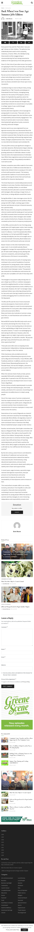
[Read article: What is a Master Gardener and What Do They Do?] (4, 808)
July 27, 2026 (12, 750)
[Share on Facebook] (5, 42)
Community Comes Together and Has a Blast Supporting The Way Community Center (15, 785)
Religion (20, 895)
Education (4, 893)
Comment (4, 627)
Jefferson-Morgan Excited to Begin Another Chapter (15, 607)
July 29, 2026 (14, 556)
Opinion (20, 883)
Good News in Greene (7, 903)
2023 (2, 842)
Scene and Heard (22, 898)
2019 (2, 852)
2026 (2, 834)
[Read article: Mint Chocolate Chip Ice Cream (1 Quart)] (17, 569)
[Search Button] (32, 2)
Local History (21, 878)
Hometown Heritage (6, 910)
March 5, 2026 (18, 18)
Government (4, 905)
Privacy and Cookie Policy (12, 930)
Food (2, 900)
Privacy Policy (26, 682)
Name (3, 649)
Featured (3, 898)
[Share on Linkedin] (21, 42)
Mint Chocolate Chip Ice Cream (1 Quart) (12, 581)
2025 (2, 837)
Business (3, 880)
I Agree (24, 930)
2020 (2, 850)
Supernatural (21, 907)
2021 (2, 847)
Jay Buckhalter (7, 556)
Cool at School (6, 604)
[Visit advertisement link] (17, 710)
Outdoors (20, 885)
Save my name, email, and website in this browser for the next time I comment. (17, 674)
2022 (2, 845)
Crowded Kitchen (6, 579)
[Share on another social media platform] (29, 42)
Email (3, 657)
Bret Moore (9, 18)
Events (3, 895)
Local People (21, 880)
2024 (2, 839)
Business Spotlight (6, 883)
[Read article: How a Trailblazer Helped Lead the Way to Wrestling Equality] (4, 747)
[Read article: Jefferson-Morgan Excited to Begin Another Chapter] (17, 594)
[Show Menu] (2, 2)
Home (2, 8)
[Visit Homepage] (17, 2)
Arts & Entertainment (7, 878)
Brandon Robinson (6, 609)
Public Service (21, 893)
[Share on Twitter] (13, 42)
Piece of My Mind (22, 890)
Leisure (3, 912)
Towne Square (22, 910)
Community (8, 8)
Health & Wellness (6, 907)
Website (3, 665)
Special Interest (22, 903)
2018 (2, 855)
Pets (19, 888)
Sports (20, 905)
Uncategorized (22, 912)
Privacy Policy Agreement (8, 679)
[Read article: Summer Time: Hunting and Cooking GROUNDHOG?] (4, 762)
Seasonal (20, 900)
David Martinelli (6, 583)
